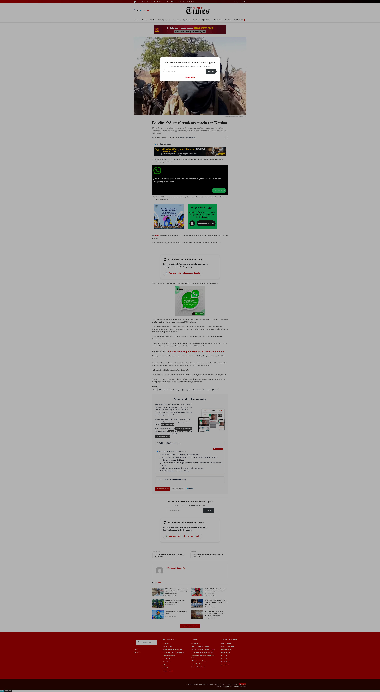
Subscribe (211, 71)
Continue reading (190, 77)
